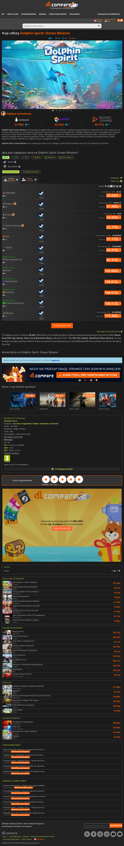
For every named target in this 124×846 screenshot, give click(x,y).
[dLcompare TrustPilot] (106, 834)
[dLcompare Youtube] (113, 834)
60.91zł (113, 250)
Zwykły (36, 423)
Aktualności (75, 14)
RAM (6, 448)
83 (5, 196)
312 (5, 239)
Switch (37, 157)
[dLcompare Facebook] (93, 834)
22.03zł (113, 217)
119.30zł (112, 316)
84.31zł (113, 260)
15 (5, 273)
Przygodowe (26, 423)
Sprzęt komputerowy (58, 14)
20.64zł (113, 195)
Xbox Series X (67, 157)
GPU (6, 450)
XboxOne (51, 157)
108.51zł (112, 282)
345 (5, 207)
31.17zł (113, 239)
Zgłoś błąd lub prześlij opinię (108, 331)
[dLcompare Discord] (119, 834)
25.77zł (113, 227)
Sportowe (54, 423)
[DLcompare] (10, 832)
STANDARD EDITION (31, 172)
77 (5, 218)
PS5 (16, 157)
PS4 (26, 157)
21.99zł (113, 206)
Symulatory (44, 423)
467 (5, 228)
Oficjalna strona (10, 421)
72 (5, 306)
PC (7, 157)
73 (5, 316)
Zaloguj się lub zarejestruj (109, 14)
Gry (2, 14)
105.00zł (112, 271)
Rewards (42, 14)
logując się (55, 360)
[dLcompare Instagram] (100, 834)
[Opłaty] (111, 186)
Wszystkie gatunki (11, 172)
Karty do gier (12, 14)
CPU (5, 445)
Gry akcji (16, 423)
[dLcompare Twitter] (86, 834)
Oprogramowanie (28, 14)
